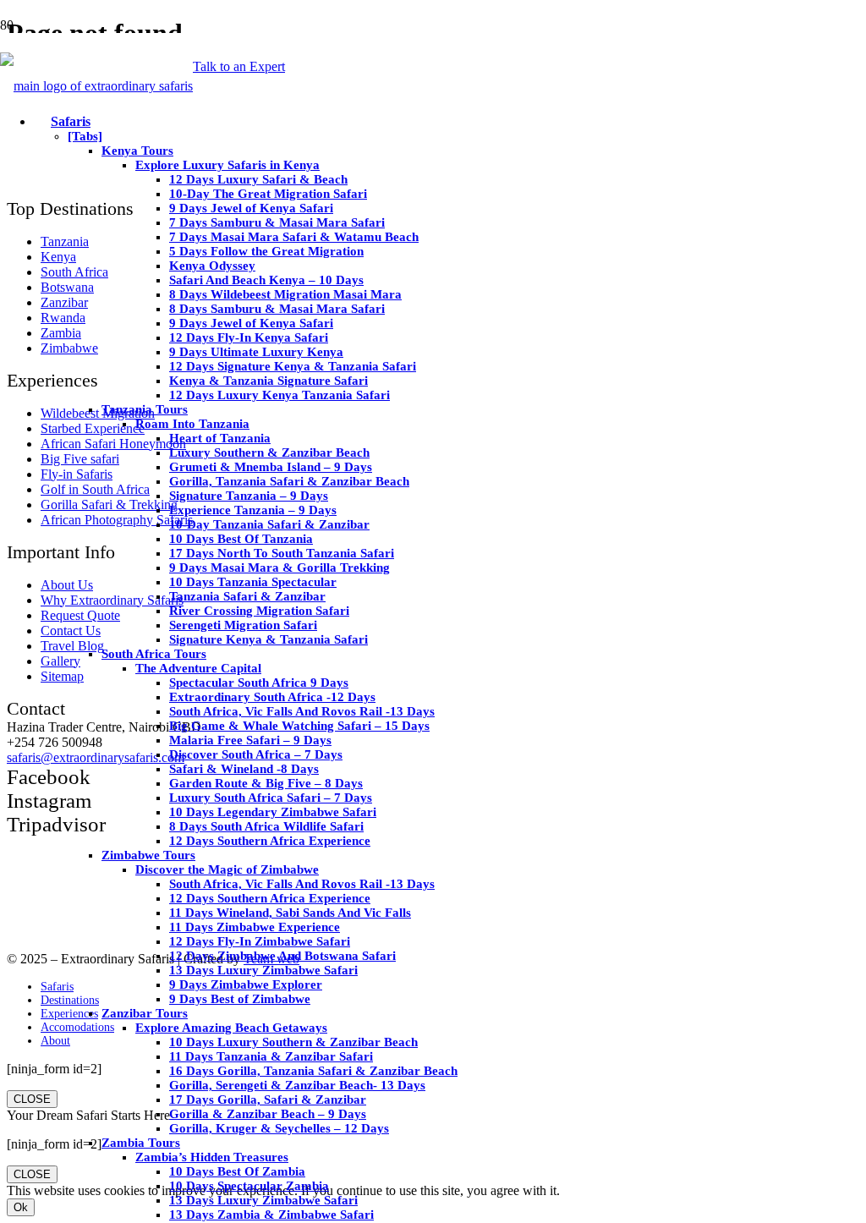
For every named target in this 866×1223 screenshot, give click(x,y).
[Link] (96, 86)
